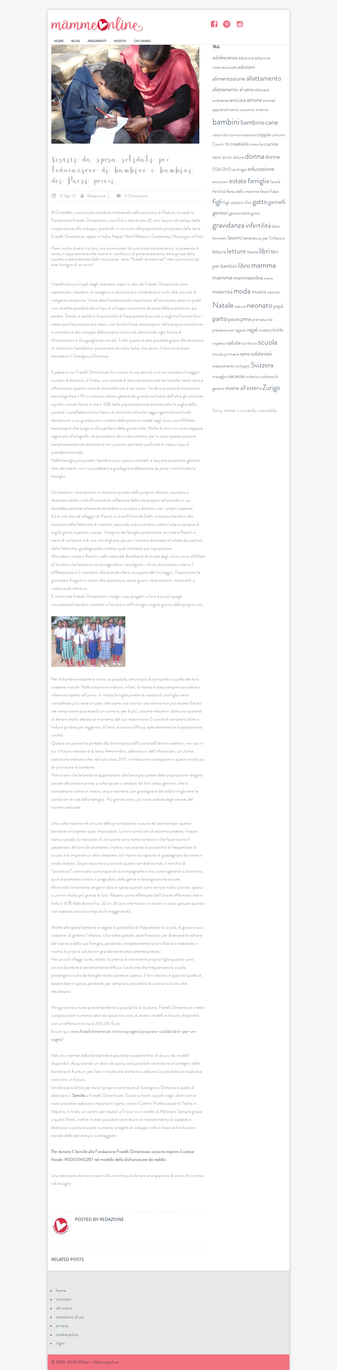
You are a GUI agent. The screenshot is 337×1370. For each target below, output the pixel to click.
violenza (252, 376)
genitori (220, 213)
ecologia (239, 169)
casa (216, 135)
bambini (226, 121)
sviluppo (243, 366)
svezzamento (223, 366)
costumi (278, 135)
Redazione (96, 196)
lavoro (235, 237)
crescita (256, 144)
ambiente (220, 100)
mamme (222, 277)
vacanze (236, 376)
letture (236, 251)
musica (259, 291)
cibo (224, 135)
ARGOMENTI (97, 41)
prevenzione (222, 330)
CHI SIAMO (142, 41)
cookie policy (67, 1334)
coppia (263, 134)
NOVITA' (120, 41)
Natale (222, 305)
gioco (255, 213)
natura (240, 306)
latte (276, 226)
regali (252, 329)
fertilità (218, 191)
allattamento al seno (233, 89)
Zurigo (271, 387)
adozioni (246, 67)
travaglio (219, 376)
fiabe (274, 191)
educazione (261, 168)
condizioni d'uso (70, 1317)
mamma (263, 265)
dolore (238, 157)
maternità (222, 291)
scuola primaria (225, 354)
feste (264, 191)
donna (254, 156)
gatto (260, 202)
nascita (273, 292)
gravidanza (228, 225)
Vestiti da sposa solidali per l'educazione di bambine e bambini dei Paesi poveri (121, 171)
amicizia (238, 100)
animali (269, 100)
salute (234, 342)
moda (242, 290)
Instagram (239, 23)
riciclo (277, 329)
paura (234, 319)
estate (238, 181)
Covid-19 (220, 144)
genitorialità (239, 213)
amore (254, 99)
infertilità (258, 225)
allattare (262, 90)
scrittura (249, 343)
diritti (227, 157)
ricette (264, 330)
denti (216, 157)
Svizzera (262, 365)
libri (264, 250)
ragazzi (240, 330)
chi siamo (64, 1308)
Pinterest (227, 24)
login (60, 1343)
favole (275, 181)
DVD (226, 169)
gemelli (276, 202)
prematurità (262, 319)
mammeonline (248, 278)
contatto (63, 1299)
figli (217, 202)
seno (245, 353)
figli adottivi (233, 202)
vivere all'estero (243, 387)
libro (244, 265)
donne (272, 156)
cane (271, 122)
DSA (216, 169)
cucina (271, 144)
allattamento (263, 78)
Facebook (214, 24)
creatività (239, 144)
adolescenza (224, 57)
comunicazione (242, 135)
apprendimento (225, 109)
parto (219, 318)
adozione (246, 58)
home (61, 1290)
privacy (62, 1325)
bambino (252, 122)
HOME (59, 41)
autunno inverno (254, 109)
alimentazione (228, 78)
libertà (252, 252)
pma (246, 318)
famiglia (258, 181)
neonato (259, 305)
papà (278, 306)
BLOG (75, 41)
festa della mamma (242, 191)
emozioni (220, 181)
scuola (267, 342)
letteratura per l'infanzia (263, 238)
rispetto (219, 343)
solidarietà (261, 353)
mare (268, 278)
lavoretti (219, 238)
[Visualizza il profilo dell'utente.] (60, 1226)
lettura (219, 251)
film (248, 202)
